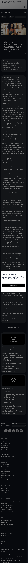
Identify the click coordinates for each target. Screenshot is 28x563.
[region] (13, 281)
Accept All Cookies (13, 285)
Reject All (13, 282)
